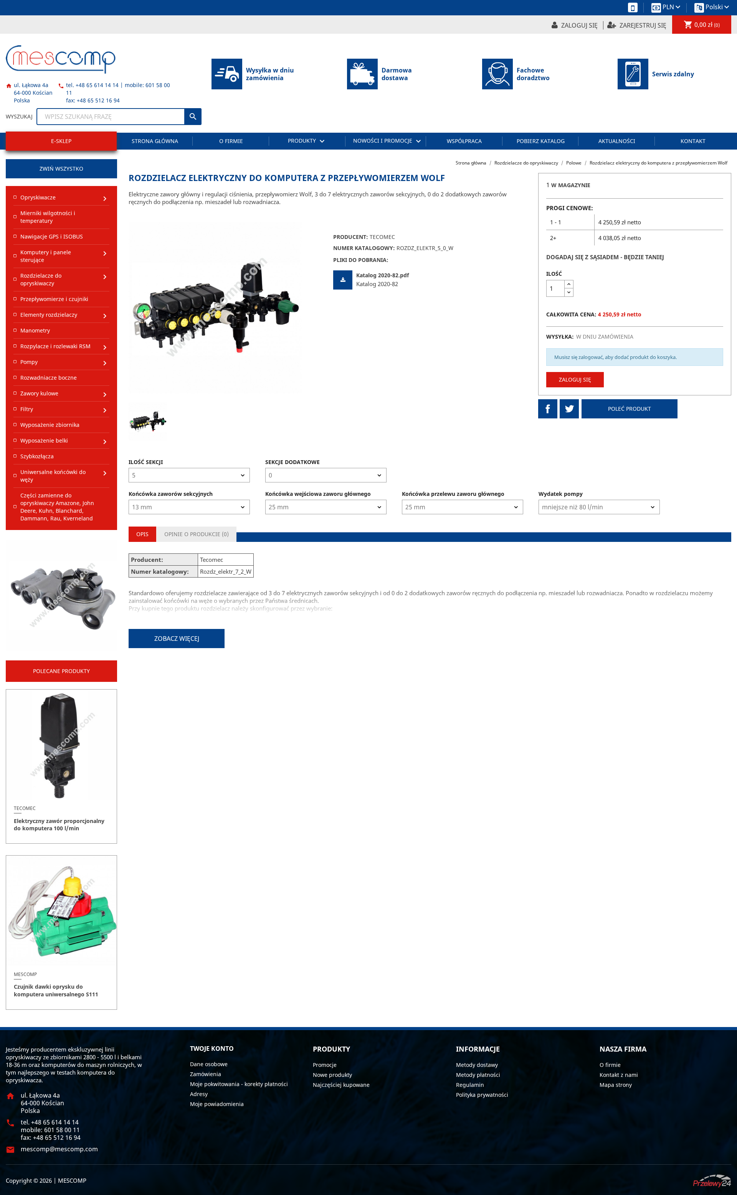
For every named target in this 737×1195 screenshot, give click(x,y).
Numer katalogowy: (364, 248)
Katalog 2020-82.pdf (382, 275)
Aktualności (616, 141)
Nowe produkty (332, 1074)
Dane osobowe (209, 1064)
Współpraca (464, 141)
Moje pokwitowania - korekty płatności (239, 1084)
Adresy (199, 1094)
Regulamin (470, 1084)
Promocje (325, 1064)
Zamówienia (205, 1074)
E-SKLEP (61, 141)
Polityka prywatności (482, 1094)
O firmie (231, 141)
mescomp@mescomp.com (59, 1149)
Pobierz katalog (541, 141)
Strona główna (155, 141)
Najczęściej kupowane (341, 1084)
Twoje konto (212, 1048)
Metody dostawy (477, 1064)
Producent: (350, 236)
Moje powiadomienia (217, 1104)
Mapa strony (616, 1084)
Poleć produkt (629, 408)
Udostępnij (547, 408)
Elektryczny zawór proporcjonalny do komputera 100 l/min (59, 824)
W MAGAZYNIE (570, 185)
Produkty (307, 141)
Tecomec (382, 236)
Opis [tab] (142, 534)
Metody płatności (478, 1074)
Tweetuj (569, 408)
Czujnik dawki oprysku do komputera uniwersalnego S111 (56, 990)
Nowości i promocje (388, 141)
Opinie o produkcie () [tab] (196, 534)
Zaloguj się (575, 379)
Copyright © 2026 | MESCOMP (46, 1180)
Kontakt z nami (619, 1074)
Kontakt (693, 141)
